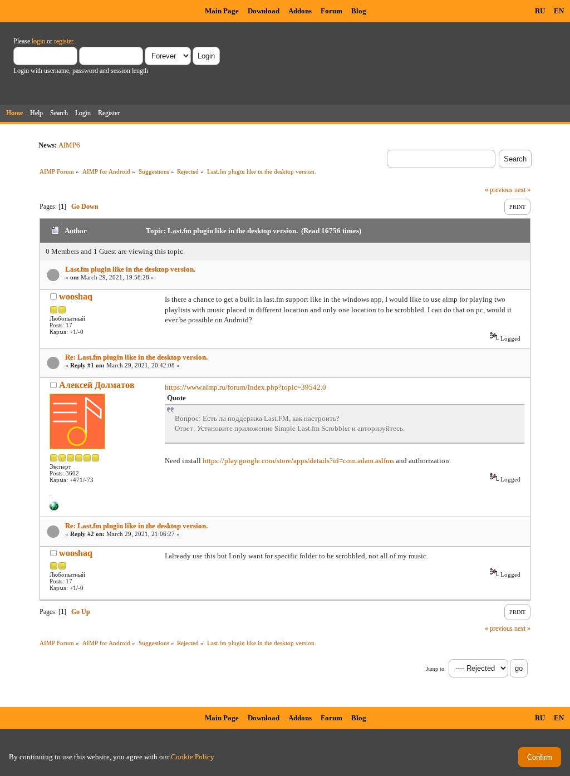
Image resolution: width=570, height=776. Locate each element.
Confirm (539, 757)
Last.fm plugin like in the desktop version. (130, 269)
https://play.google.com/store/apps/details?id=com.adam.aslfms (298, 460)
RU (540, 11)
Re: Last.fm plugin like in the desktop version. (136, 357)
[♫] (54, 508)
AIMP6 (69, 145)
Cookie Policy (192, 757)
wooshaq (75, 296)
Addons (300, 11)
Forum (331, 11)
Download (263, 11)
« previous (499, 190)
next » (522, 190)
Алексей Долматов (97, 385)
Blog (358, 11)
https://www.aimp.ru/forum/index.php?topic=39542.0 (245, 387)
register (63, 41)
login (38, 41)
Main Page (222, 11)
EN (559, 11)
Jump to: (436, 669)
